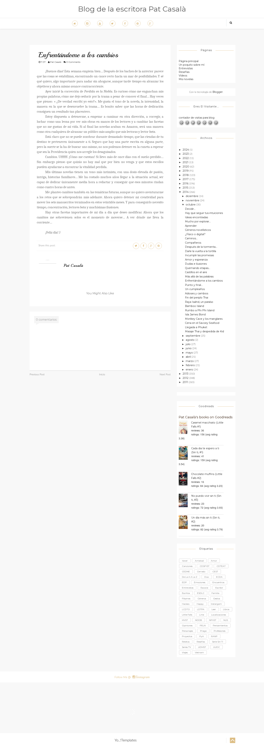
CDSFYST (204, 566)
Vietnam (199, 652)
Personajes (187, 631)
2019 (186, 170)
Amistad (199, 560)
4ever (185, 560)
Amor (214, 560)
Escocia (204, 587)
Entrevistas (186, 68)
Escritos (186, 593)
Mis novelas (186, 79)
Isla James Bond (195, 314)
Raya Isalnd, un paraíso (199, 302)
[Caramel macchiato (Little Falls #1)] (185, 427)
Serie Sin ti (217, 641)
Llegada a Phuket (196, 327)
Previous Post (37, 374)
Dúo (206, 577)
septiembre (193, 335)
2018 (186, 175)
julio (188, 344)
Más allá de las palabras (199, 276)
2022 (186, 158)
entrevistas (187, 587)
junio (189, 348)
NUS (225, 620)
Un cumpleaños (195, 289)
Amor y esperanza (196, 259)
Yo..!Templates (126, 740)
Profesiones (219, 631)
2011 (186, 382)
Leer (214, 609)
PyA (201, 636)
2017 (186, 179)
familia (215, 593)
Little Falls (187, 614)
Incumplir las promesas (199, 255)
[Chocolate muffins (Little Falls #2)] (185, 478)
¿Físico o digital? (195, 234)
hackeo (185, 604)
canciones (187, 566)
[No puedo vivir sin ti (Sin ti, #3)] (185, 500)
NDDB (198, 620)
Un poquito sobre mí (191, 64)
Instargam (216, 604)
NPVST (212, 620)
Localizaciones (218, 614)
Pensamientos (220, 625)
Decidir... (190, 208)
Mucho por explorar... (198, 221)
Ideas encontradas (196, 217)
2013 (186, 373)
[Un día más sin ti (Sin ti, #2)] (185, 522)
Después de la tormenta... (201, 246)
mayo (190, 352)
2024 (186, 149)
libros (226, 609)
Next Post (165, 374)
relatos (185, 641)
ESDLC (200, 593)
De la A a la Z (189, 577)
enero (190, 369)
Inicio (102, 374)
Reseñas (184, 72)
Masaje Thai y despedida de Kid (204, 331)
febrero (191, 365)
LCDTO (186, 609)
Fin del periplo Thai (196, 297)
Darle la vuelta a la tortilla (200, 251)
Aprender (191, 225)
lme (201, 614)
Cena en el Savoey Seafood (202, 323)
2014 (186, 192)
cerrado (201, 571)
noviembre (193, 200)
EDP (184, 582)
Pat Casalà (73, 266)
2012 (186, 378)
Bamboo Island (194, 306)
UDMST (202, 647)
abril (188, 356)
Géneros (202, 598)
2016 (186, 183)
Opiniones (187, 625)
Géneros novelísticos (198, 230)
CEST (215, 571)
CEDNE (186, 571)
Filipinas (186, 598)
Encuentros (218, 582)
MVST (185, 620)
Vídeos (183, 75)
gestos (216, 598)
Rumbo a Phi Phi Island (199, 310)
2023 (186, 153)
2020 (186, 166)
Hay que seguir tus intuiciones (204, 213)
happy (200, 604)
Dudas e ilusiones (196, 263)
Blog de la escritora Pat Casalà (132, 8)
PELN (203, 625)
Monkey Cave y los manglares (204, 318)
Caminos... (191, 238)
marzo (190, 361)
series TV (186, 647)
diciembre (192, 196)
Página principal (188, 61)
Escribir (219, 587)
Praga (203, 631)
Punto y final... (194, 285)
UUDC (216, 647)
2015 (186, 187)
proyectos (187, 636)
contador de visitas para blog (196, 117)
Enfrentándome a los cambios (204, 280)
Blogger (217, 92)
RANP (214, 636)
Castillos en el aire (196, 272)
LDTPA (200, 609)
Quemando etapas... (197, 268)
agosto (190, 339)
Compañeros (193, 242)
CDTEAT (221, 566)
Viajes (185, 652)
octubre (191, 204)
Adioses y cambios (196, 293)
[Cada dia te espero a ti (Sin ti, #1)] (185, 453)
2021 (186, 162)
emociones (199, 582)
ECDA (219, 577)
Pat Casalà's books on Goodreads (206, 417)
